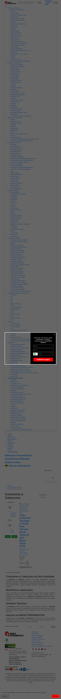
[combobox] (35, 354)
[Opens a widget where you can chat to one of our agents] (55, 696)
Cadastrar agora (43, 359)
